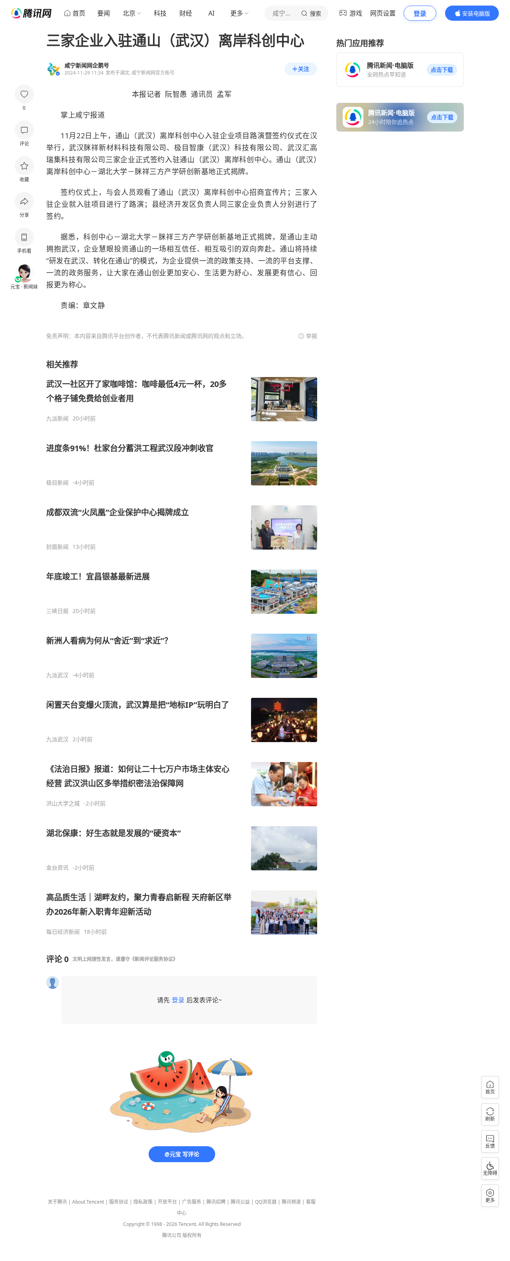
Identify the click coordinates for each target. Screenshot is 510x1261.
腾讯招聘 (216, 1201)
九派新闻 (57, 418)
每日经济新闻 (63, 932)
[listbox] (181, 647)
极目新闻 (57, 482)
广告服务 (191, 1201)
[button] (442, 70)
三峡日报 (57, 611)
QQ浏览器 (266, 1201)
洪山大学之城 (63, 803)
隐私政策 (143, 1201)
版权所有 (192, 1235)
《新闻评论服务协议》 (154, 959)
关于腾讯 (57, 1201)
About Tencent (88, 1201)
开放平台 (167, 1201)
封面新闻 (57, 547)
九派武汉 (57, 675)
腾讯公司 (171, 1235)
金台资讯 (57, 867)
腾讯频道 (291, 1201)
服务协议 (118, 1201)
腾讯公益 (240, 1201)
